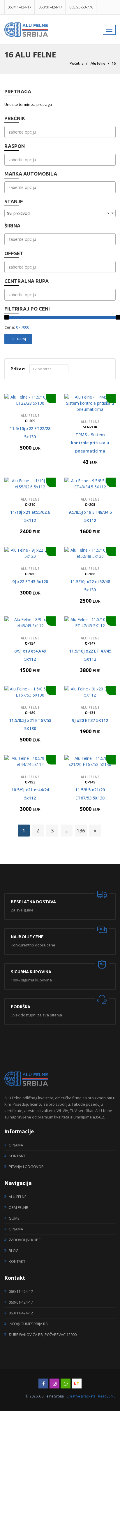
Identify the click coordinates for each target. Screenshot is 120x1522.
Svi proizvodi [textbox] (58, 213)
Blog (14, 1250)
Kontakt (17, 1155)
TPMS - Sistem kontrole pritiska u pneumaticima (90, 443)
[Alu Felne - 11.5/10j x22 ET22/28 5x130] (30, 400)
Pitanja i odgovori (27, 1166)
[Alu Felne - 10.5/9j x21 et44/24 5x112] (30, 761)
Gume (14, 1218)
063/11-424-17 (19, 7)
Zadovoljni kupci (25, 1239)
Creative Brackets (81, 1396)
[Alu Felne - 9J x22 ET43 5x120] (30, 553)
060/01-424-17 (50, 7)
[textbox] (61, 132)
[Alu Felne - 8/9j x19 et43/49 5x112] (30, 622)
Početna (77, 63)
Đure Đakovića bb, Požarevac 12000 (43, 1334)
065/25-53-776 (81, 7)
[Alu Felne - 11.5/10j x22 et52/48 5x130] (90, 553)
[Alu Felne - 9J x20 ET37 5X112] (90, 692)
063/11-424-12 (21, 1313)
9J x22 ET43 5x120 (30, 581)
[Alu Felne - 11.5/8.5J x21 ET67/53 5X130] (30, 692)
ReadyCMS (107, 1396)
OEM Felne (18, 1207)
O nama (16, 1145)
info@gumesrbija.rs (28, 1323)
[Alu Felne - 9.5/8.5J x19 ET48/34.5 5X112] (90, 484)
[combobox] (60, 132)
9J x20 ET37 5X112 (90, 720)
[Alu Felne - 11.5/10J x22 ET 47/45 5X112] (90, 622)
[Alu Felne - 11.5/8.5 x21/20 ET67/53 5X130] (90, 761)
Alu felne (98, 63)
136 (80, 830)
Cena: (9, 327)
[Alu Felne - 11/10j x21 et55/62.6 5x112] (30, 484)
